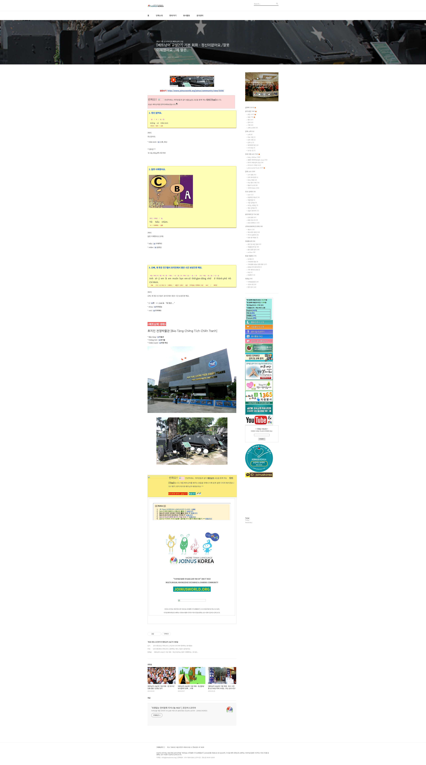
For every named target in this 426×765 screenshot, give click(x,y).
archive (251, 252)
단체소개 (159, 15)
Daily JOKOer (254, 157)
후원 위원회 (250, 256)
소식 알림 (252, 175)
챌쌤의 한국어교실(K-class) (257, 160)
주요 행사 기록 (253, 183)
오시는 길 (251, 150)
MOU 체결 (252, 180)
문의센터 (200, 15)
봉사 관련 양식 (253, 250)
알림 (250, 117)
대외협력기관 (253, 145)
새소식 (251, 229)
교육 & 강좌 (253, 128)
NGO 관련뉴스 (253, 223)
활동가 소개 (253, 185)
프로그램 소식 (251, 154)
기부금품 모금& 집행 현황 (257, 264)
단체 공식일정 (253, 177)
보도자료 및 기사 (252, 214)
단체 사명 (251, 140)
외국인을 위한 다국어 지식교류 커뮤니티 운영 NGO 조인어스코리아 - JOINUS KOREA (179, 711)
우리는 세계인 (253, 205)
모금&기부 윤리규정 (255, 267)
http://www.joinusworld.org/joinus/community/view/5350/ (196, 90)
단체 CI (251, 142)
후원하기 (251, 275)
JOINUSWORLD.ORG (254, 226)
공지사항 (250, 111)
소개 (250, 134)
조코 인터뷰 (250, 191)
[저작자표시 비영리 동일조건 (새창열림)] (174, 634)
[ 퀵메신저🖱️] (160, 747)
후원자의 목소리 (253, 197)
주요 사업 (251, 137)
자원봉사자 (250, 241)
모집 (251, 114)
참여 (250, 122)
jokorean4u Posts (255, 168)
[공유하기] (156, 634)
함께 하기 (173, 15)
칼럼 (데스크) (253, 220)
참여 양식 (252, 287)
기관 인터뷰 (252, 203)
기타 (250, 125)
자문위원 (251, 200)
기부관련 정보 (253, 262)
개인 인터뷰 (252, 208)
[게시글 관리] (158, 634)
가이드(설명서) (253, 235)
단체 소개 (249, 131)
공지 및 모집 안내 (254, 244)
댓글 (149, 698)
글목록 (249, 107)
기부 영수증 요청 (254, 270)
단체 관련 (252, 217)
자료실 (248, 278)
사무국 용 (252, 284)
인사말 (251, 259)
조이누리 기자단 (254, 165)
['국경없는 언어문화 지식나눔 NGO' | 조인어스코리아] (160, 5)
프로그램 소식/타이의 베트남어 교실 (169, 41)
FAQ (250, 272)
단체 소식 (250, 171)
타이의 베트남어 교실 (255, 162)
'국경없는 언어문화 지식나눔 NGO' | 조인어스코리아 (173, 707)
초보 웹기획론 (253, 237)
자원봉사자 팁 (253, 247)
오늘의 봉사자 (253, 211)
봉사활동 (186, 15)
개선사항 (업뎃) (254, 232)
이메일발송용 (253, 282)
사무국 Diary (253, 188)
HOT (250, 195)
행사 (250, 120)
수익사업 (251, 148)
